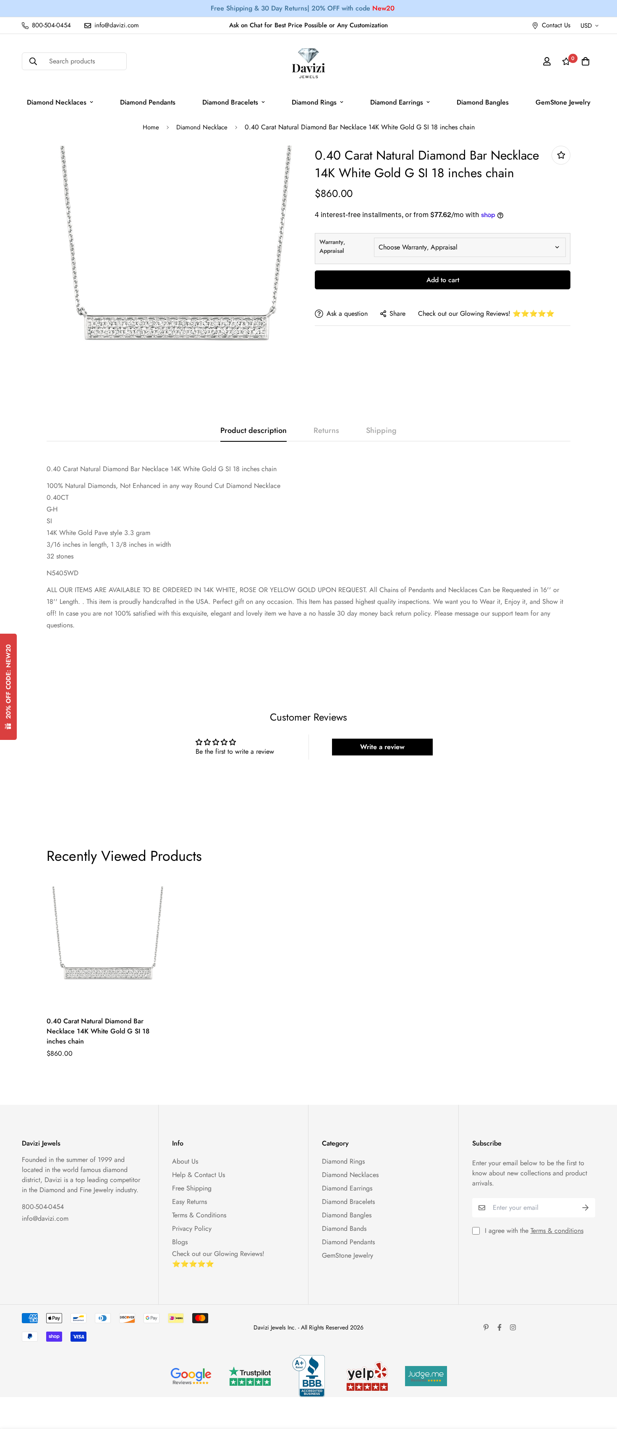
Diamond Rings (314, 102)
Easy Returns (189, 1201)
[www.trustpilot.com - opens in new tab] (250, 1376)
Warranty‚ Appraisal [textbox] (332, 246)
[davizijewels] (308, 61)
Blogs (180, 1242)
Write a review (382, 747)
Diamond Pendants (147, 102)
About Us (185, 1161)
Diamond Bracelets (230, 102)
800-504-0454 (43, 1206)
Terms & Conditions (199, 1215)
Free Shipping (192, 1188)
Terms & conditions (557, 1230)
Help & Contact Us (198, 1175)
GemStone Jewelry (563, 102)
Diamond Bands (344, 1228)
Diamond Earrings (396, 102)
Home (151, 127)
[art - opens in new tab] (191, 1376)
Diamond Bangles (483, 102)
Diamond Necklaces (56, 102)
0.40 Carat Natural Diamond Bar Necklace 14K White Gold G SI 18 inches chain (98, 1031)
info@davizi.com (45, 1218)
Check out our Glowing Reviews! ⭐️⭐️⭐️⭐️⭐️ (486, 313)
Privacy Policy (192, 1228)
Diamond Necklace (201, 127)
